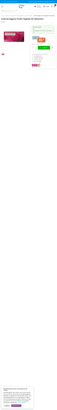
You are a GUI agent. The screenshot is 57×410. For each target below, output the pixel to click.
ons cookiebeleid (21, 402)
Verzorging (7, 15)
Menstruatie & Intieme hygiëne (17, 15)
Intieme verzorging (29, 15)
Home (2, 15)
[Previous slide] (3, 37)
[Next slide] (24, 37)
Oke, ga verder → (16, 405)
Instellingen (6, 405)
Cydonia (3, 21)
